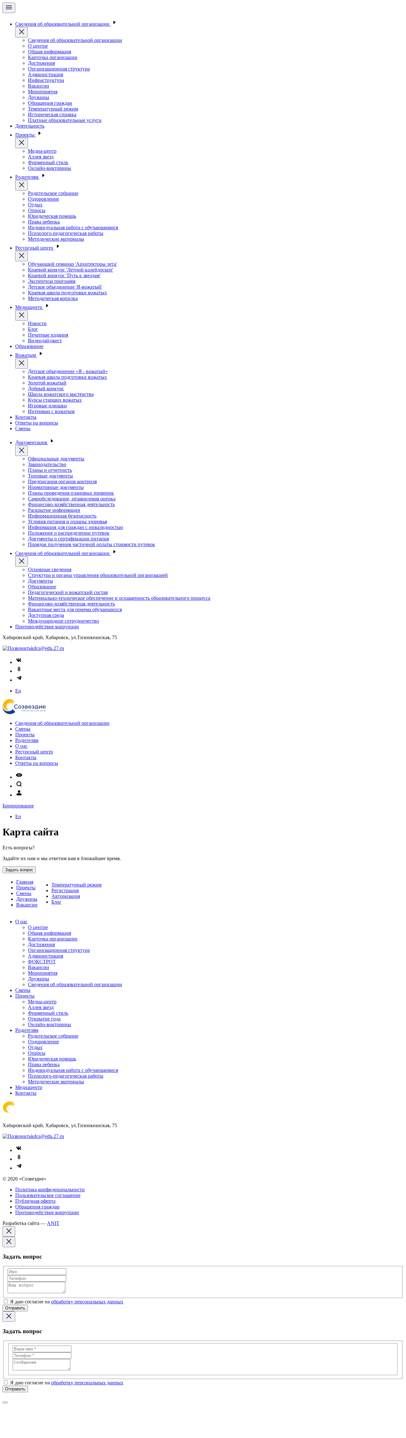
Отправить (15, 1308)
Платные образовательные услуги (65, 120)
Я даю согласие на (66, 1301)
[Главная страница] (24, 712)
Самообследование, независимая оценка (71, 498)
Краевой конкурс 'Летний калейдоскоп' (70, 269)
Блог (33, 329)
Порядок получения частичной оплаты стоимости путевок (91, 544)
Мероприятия (42, 91)
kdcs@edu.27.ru (47, 648)
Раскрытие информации (54, 510)
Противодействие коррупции (47, 626)
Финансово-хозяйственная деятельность (71, 504)
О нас (21, 746)
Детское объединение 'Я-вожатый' (65, 287)
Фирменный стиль (48, 162)
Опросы (36, 210)
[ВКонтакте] (19, 662)
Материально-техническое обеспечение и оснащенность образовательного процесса (119, 598)
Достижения (41, 63)
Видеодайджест (45, 340)
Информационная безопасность (62, 515)
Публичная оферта (35, 1201)
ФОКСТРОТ (42, 961)
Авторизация (65, 896)
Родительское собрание (53, 193)
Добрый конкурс (46, 388)
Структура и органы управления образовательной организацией (98, 575)
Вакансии (38, 86)
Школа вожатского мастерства (61, 394)
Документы (40, 581)
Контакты (25, 417)
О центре (38, 46)
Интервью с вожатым (51, 411)
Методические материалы (56, 239)
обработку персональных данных (87, 1301)
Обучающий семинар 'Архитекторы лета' (72, 264)
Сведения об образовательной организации (63, 24)
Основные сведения (49, 569)
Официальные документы (56, 458)
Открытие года (44, 1018)
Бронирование (18, 805)
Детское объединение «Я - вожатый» (68, 371)
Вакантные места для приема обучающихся (75, 609)
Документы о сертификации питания (68, 538)
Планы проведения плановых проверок (71, 493)
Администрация (45, 74)
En (18, 690)
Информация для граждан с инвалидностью (75, 527)
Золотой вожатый (47, 382)
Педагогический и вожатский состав (68, 592)
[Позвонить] (17, 648)
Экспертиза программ (51, 281)
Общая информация (49, 51)
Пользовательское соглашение (48, 1195)
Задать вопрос (19, 869)
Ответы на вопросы (36, 422)
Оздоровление (43, 199)
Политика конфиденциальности (50, 1189)
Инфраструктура (46, 80)
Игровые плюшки (47, 405)
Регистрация (65, 890)
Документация (31, 442)
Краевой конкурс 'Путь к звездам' (64, 275)
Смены (22, 428)
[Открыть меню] (9, 8)
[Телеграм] (19, 680)
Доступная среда (46, 615)
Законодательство (47, 464)
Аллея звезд (41, 156)
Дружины (38, 97)
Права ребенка (44, 221)
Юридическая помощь (52, 216)
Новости (37, 323)
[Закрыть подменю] (21, 32)
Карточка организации (52, 57)
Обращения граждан (50, 103)
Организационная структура (59, 68)
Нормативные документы (56, 487)
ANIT (53, 1223)
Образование (29, 346)
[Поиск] (19, 786)
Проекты (25, 134)
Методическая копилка (53, 298)
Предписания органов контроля (62, 481)
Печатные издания (48, 335)
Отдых (35, 204)
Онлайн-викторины (49, 168)
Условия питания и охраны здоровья (67, 521)
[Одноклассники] (19, 671)
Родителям (27, 177)
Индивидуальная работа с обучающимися (73, 227)
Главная (24, 882)
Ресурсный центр (34, 248)
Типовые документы (50, 475)
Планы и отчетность (50, 470)
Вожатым (26, 355)
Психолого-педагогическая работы (65, 233)
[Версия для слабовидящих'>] (19, 777)
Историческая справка (52, 114)
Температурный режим (53, 108)
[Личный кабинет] (19, 795)
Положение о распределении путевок (68, 533)
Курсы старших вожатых (55, 400)
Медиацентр (29, 307)
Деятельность (29, 126)
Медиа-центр (42, 151)
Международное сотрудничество (63, 621)
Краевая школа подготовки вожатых (67, 292)
